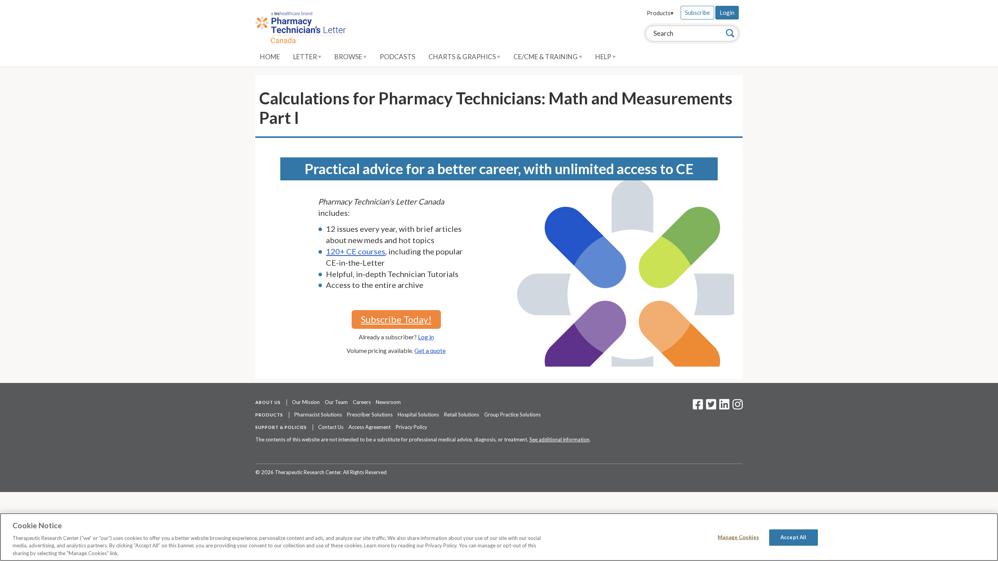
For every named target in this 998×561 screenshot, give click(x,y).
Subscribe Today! (396, 319)
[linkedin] (724, 407)
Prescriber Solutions (370, 414)
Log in (426, 336)
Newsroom (388, 402)
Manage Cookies (738, 537)
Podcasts (397, 57)
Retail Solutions (461, 414)
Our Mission (306, 402)
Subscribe (697, 12)
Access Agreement (370, 427)
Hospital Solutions (418, 414)
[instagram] (738, 407)
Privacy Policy (411, 427)
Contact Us (330, 427)
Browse (348, 57)
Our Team (336, 402)
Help (603, 57)
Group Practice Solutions (512, 414)
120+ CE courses (355, 251)
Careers (362, 402)
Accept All (793, 537)
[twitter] (710, 407)
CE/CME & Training (546, 57)
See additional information (559, 439)
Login (727, 12)
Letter (305, 57)
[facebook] (698, 407)
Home (270, 57)
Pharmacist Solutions (318, 414)
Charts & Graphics (462, 57)
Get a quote (430, 350)
